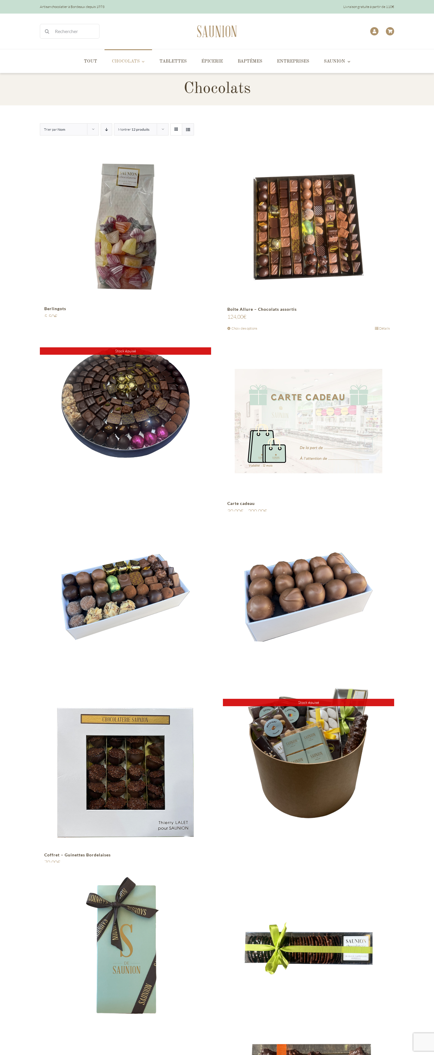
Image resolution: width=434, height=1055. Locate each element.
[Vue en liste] (188, 129)
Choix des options (244, 328)
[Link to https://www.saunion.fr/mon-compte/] (374, 31)
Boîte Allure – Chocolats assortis (262, 309)
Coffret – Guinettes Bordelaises (77, 854)
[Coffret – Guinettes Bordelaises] (125, 772)
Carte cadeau (241, 503)
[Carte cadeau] (308, 421)
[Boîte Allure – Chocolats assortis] (308, 227)
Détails (384, 328)
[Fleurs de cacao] (308, 948)
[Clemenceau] (308, 597)
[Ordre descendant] (106, 129)
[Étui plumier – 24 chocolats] (125, 948)
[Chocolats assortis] (125, 597)
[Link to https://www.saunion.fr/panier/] (390, 31)
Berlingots (55, 308)
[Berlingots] (125, 226)
